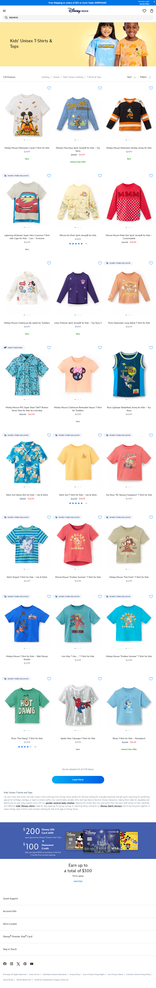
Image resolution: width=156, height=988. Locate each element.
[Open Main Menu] (4, 11)
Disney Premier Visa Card (17, 936)
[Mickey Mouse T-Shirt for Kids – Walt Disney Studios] (27, 624)
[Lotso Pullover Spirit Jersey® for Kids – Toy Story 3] (78, 291)
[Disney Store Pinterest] (25, 963)
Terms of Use (34, 974)
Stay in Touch (10, 949)
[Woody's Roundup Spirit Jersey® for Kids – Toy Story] (78, 116)
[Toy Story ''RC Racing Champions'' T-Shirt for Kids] (129, 463)
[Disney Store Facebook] (3, 963)
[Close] (153, 3)
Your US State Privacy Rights (94, 974)
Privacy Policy (75, 974)
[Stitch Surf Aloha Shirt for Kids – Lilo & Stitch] (27, 463)
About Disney (8, 980)
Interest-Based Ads (23, 980)
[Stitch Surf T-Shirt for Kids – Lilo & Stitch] (78, 463)
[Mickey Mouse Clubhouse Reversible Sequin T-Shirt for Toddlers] (78, 375)
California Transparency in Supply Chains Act (51, 980)
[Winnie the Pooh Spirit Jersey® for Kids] (78, 203)
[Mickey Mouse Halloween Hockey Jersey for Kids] (129, 116)
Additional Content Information (55, 974)
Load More (78, 779)
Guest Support (10, 898)
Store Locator (10, 924)
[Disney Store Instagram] (11, 963)
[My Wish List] (144, 11)
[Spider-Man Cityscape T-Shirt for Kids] (78, 706)
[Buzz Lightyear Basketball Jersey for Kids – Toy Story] (129, 375)
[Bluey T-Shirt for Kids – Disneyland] (129, 706)
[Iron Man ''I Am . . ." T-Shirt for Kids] (78, 624)
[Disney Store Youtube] (32, 963)
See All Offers (144, 4)
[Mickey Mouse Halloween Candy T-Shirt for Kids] (27, 116)
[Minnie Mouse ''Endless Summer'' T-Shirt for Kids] (78, 545)
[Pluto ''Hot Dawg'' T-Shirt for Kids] (27, 706)
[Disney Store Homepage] (78, 11)
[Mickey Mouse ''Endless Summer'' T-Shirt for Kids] (129, 624)
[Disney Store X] (18, 963)
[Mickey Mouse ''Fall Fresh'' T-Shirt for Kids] (129, 545)
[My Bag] (152, 11)
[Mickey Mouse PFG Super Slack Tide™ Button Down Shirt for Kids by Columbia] (27, 375)
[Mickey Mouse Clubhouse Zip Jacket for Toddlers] (27, 291)
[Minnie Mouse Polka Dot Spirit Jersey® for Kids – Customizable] (129, 203)
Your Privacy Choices (115, 975)
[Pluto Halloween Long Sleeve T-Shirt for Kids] (129, 291)
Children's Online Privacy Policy (138, 974)
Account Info (9, 911)
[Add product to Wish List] (49, 88)
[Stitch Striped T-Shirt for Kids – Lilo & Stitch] (27, 545)
